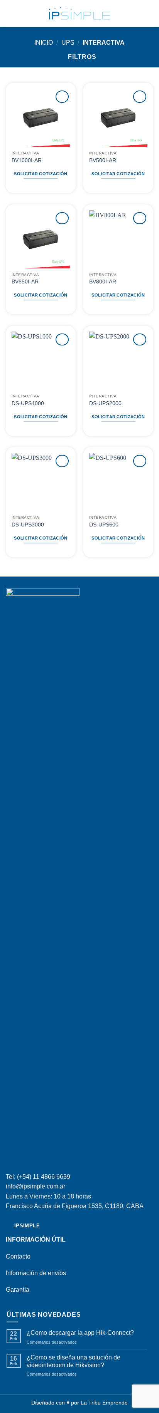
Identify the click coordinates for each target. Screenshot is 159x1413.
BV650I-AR (25, 282)
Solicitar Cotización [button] (41, 173)
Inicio (43, 42)
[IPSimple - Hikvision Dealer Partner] (79, 13)
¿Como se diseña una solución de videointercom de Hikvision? (73, 1361)
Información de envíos (36, 1273)
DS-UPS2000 (105, 403)
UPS (67, 42)
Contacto (18, 1256)
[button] (10, 13)
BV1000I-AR (27, 160)
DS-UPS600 (103, 525)
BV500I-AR (102, 160)
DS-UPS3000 (28, 525)
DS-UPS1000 (28, 403)
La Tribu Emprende (104, 1403)
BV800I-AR (102, 282)
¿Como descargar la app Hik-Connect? (80, 1332)
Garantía (17, 1289)
